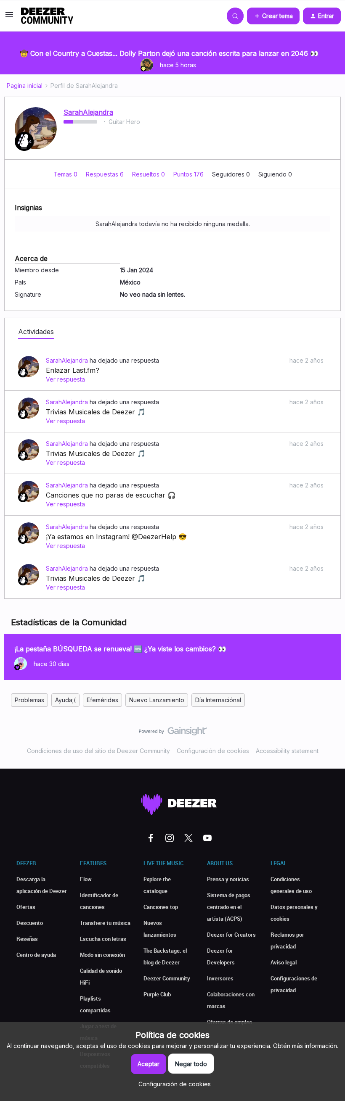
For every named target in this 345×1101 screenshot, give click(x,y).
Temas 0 (66, 174)
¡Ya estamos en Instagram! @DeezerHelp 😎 (116, 536)
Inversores (220, 978)
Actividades (36, 331)
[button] (9, 17)
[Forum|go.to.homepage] (47, 16)
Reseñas (27, 939)
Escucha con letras (103, 939)
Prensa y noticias (228, 879)
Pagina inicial (24, 85)
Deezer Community (166, 978)
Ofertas (25, 907)
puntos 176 (189, 174)
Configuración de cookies (213, 750)
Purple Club (157, 994)
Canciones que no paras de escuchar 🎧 (111, 495)
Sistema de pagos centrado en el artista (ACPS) (228, 906)
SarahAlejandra (88, 112)
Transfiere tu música (105, 923)
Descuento (29, 923)
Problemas (29, 699)
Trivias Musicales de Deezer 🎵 (96, 412)
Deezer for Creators (231, 934)
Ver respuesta (65, 379)
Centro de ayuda (36, 955)
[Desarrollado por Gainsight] (173, 733)
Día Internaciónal (218, 699)
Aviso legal (284, 962)
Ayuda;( (65, 699)
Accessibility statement (287, 750)
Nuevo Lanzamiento (156, 699)
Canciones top (160, 907)
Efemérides (102, 699)
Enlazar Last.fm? (72, 370)
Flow (86, 879)
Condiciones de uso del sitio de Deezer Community (98, 750)
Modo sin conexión (102, 955)
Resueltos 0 (149, 174)
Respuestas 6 (105, 174)
